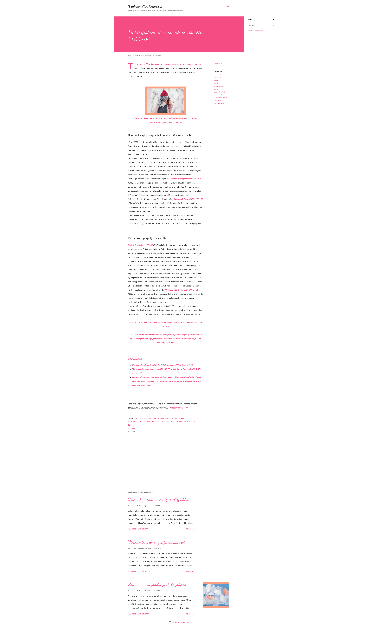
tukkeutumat (218, 100)
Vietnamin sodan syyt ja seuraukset (156, 542)
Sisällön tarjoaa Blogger (180, 622)
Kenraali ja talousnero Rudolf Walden (158, 499)
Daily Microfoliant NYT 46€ (140, 245)
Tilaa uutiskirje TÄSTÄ (178, 407)
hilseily (216, 83)
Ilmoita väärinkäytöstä (255, 31)
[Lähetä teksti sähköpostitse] (129, 425)
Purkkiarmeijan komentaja (145, 6)
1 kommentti (143, 529)
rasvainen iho (218, 95)
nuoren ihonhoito (219, 92)
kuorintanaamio (219, 86)
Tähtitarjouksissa (154, 64)
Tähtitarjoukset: (135, 359)
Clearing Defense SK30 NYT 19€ (188, 199)
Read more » (190, 529)
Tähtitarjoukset (219, 103)
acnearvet (217, 75)
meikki (216, 89)
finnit (216, 80)
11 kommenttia (144, 571)
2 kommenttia (143, 614)
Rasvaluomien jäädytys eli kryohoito (157, 584)
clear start (217, 78)
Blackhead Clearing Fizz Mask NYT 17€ (183, 178)
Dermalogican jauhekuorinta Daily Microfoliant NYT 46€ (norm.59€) (163, 365)
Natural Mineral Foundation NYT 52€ (181, 290)
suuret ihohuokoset (220, 98)
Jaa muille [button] (218, 63)
